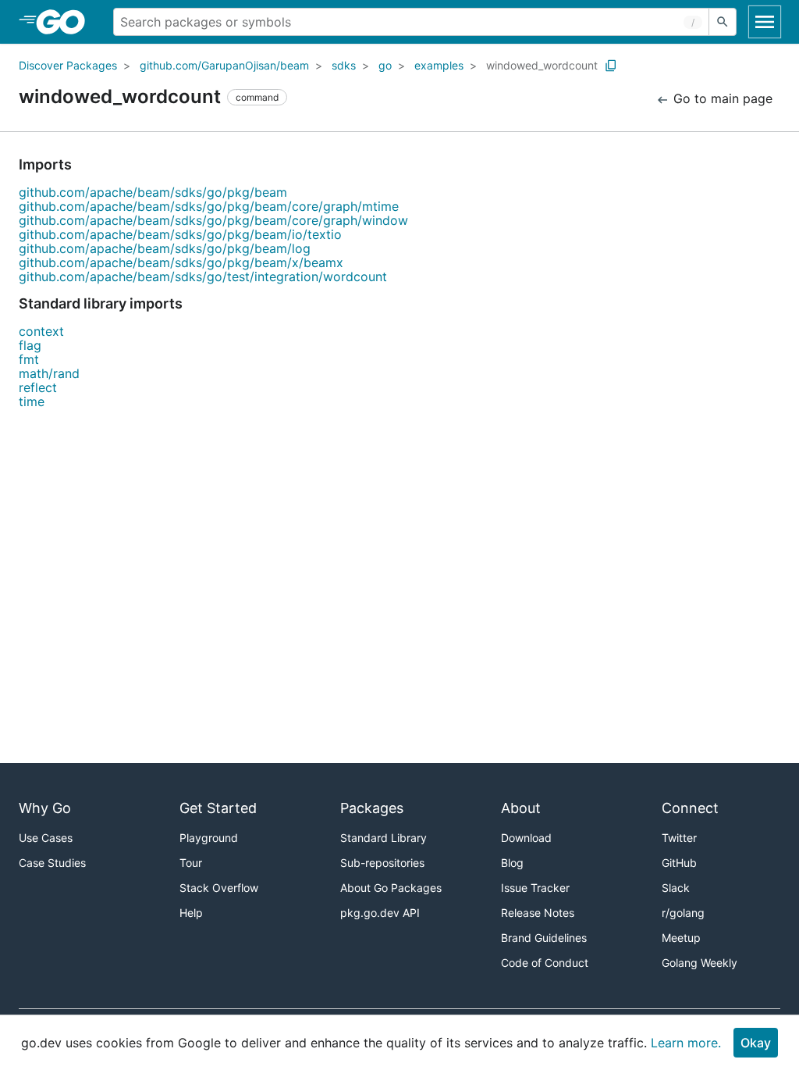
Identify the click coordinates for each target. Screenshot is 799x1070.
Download (526, 837)
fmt (29, 359)
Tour (190, 862)
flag (30, 345)
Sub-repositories (382, 862)
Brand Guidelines (544, 937)
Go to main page (720, 98)
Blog (512, 862)
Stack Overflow (218, 887)
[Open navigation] (764, 21)
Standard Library (383, 837)
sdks (344, 65)
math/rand (49, 373)
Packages (371, 808)
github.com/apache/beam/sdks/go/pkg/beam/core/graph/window (213, 220)
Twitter (679, 837)
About (521, 808)
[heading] (66, 21)
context (41, 331)
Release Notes (537, 912)
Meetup (681, 937)
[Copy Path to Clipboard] (611, 66)
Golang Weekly (699, 962)
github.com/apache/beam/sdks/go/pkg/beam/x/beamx (181, 262)
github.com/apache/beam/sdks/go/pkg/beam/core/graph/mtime (209, 206)
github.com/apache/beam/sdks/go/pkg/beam (153, 192)
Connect (690, 808)
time (31, 401)
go (385, 65)
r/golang (683, 912)
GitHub (679, 862)
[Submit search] (722, 22)
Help (191, 912)
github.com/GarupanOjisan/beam (224, 65)
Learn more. (686, 1042)
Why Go (45, 808)
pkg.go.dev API (380, 912)
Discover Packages (68, 65)
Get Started (218, 808)
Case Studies (52, 862)
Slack (676, 887)
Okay (755, 1042)
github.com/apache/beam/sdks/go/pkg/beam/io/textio (180, 234)
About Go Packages (391, 887)
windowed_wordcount (542, 65)
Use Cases (46, 837)
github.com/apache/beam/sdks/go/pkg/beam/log (165, 248)
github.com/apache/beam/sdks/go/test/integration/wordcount (203, 276)
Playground (208, 837)
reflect (38, 387)
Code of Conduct (544, 962)
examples (438, 65)
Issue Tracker (535, 887)
